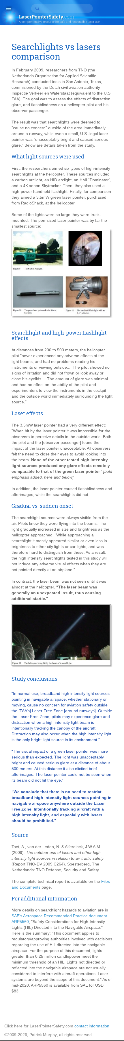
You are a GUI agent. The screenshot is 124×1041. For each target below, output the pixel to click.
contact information (91, 1026)
